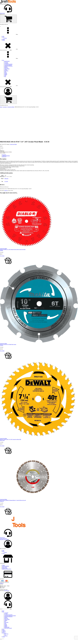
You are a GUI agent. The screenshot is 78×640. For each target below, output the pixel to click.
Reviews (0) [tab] (4, 156)
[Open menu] (0, 26)
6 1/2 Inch (6, 181)
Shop (3, 60)
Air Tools (5, 613)
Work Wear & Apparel (8, 628)
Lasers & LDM (6, 68)
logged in (6, 190)
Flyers (3, 37)
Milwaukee (6, 178)
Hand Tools (6, 67)
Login (3, 36)
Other (5, 75)
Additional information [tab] (6, 155)
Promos (5, 38)
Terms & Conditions (5, 566)
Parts (5, 76)
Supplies (5, 73)
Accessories (6, 63)
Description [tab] (4, 154)
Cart (5, 634)
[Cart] (8, 19)
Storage (5, 72)
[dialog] (39, 614)
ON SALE (6, 62)
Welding (5, 74)
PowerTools (6, 70)
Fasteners (5, 66)
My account (4, 632)
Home (3, 610)
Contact (3, 39)
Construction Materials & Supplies (10, 615)
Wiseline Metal (6, 627)
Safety (5, 71)
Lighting (5, 69)
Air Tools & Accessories (8, 64)
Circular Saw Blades (13, 144)
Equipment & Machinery (8, 616)
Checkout (5, 635)
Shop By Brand (6, 61)
